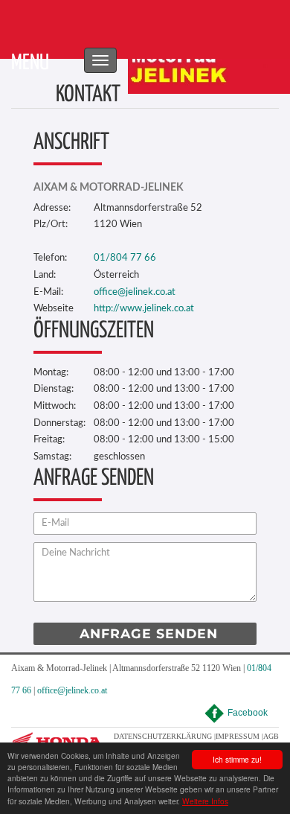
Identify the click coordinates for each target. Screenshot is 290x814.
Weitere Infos (205, 801)
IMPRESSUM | (239, 736)
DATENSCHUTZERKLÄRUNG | (165, 736)
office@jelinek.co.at (72, 690)
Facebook (248, 713)
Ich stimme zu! (237, 759)
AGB (271, 736)
